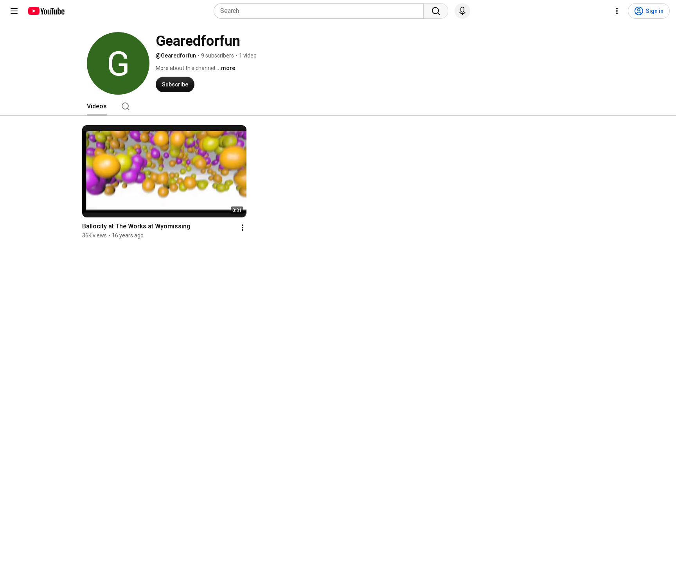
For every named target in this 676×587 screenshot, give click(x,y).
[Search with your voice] (462, 11)
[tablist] (338, 106)
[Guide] (14, 11)
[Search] (435, 11)
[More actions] (242, 227)
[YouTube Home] (46, 11)
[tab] (97, 106)
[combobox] (321, 11)
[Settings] (617, 11)
